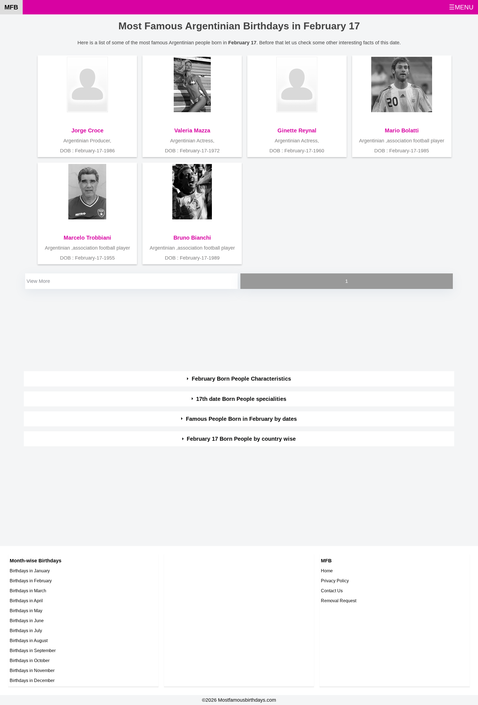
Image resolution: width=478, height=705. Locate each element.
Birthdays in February (31, 580)
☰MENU (461, 7)
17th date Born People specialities (241, 399)
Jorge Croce (87, 130)
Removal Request (338, 600)
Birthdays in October (30, 660)
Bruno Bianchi (192, 238)
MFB (11, 7)
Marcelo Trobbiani (87, 238)
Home (327, 570)
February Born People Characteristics (241, 379)
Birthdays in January (30, 570)
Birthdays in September (33, 650)
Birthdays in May (26, 610)
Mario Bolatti (402, 130)
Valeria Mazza (192, 130)
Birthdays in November (32, 670)
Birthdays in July (26, 630)
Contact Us (332, 590)
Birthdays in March (28, 590)
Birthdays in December (32, 680)
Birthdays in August (29, 640)
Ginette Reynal (296, 130)
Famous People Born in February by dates (241, 419)
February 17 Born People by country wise (241, 439)
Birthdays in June (27, 620)
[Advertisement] (190, 329)
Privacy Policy (335, 580)
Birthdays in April (26, 600)
